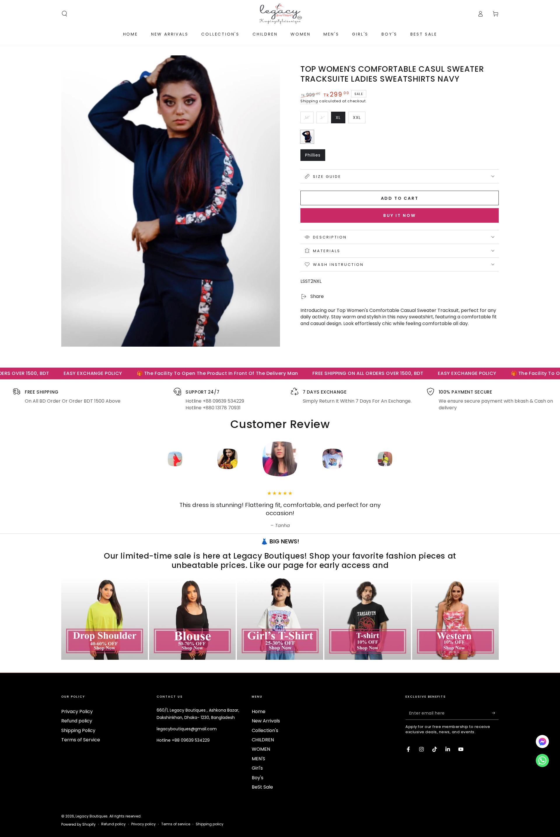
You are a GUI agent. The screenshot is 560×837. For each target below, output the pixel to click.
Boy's (257, 777)
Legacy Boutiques (92, 816)
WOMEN (261, 749)
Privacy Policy (77, 711)
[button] (64, 13)
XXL (359, 119)
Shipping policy (209, 824)
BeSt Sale (262, 787)
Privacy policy (143, 824)
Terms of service (175, 824)
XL (340, 119)
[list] (280, 399)
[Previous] (135, 459)
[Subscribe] (495, 713)
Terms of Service (80, 739)
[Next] (424, 459)
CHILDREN (263, 739)
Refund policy (76, 720)
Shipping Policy (78, 730)
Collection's (265, 730)
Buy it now (399, 215)
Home (258, 711)
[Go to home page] (280, 13)
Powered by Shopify (78, 824)
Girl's (257, 768)
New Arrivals (266, 720)
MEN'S (258, 758)
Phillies (315, 156)
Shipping (309, 101)
